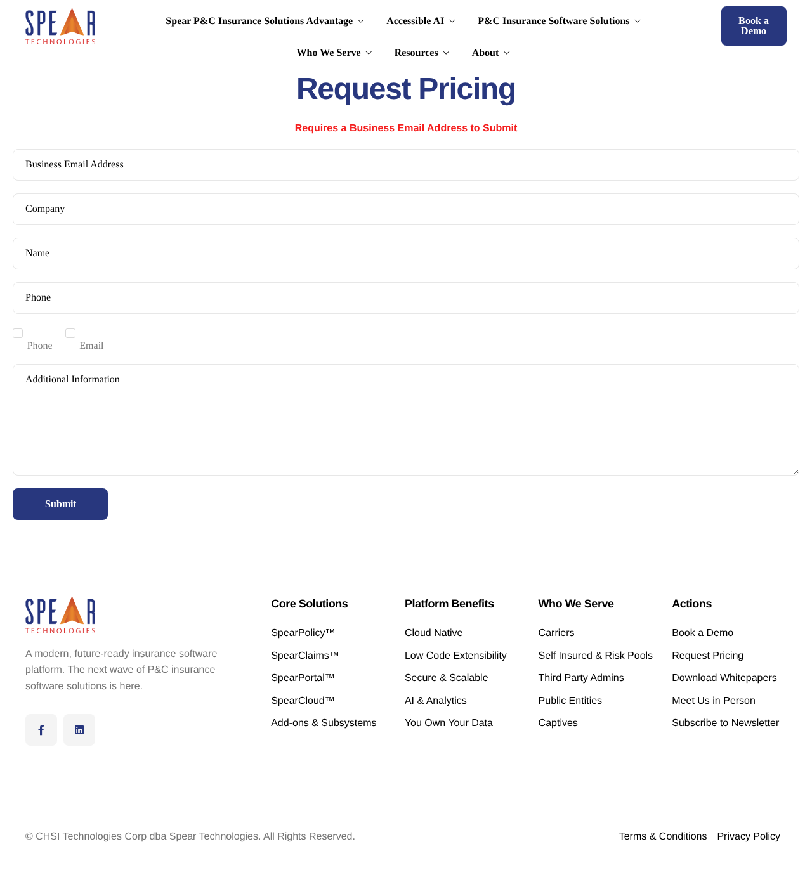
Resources (416, 53)
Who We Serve (329, 53)
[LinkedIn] (79, 730)
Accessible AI (415, 21)
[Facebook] (41, 730)
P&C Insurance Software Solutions (553, 21)
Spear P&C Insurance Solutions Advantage (259, 21)
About (485, 53)
